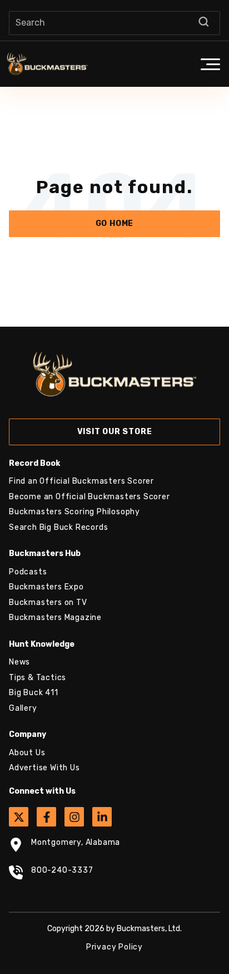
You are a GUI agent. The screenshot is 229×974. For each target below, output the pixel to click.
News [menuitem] (19, 662)
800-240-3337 (62, 870)
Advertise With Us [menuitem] (44, 768)
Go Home (115, 223)
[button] (210, 64)
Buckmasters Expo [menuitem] (46, 587)
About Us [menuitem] (27, 752)
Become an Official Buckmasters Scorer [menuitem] (89, 496)
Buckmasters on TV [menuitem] (48, 602)
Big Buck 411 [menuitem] (33, 692)
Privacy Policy (114, 947)
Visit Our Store (114, 431)
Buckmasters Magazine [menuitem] (55, 617)
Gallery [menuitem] (23, 708)
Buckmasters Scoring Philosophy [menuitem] (74, 511)
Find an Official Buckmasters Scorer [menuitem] (81, 481)
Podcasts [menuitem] (28, 572)
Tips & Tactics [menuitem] (37, 677)
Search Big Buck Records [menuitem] (58, 527)
